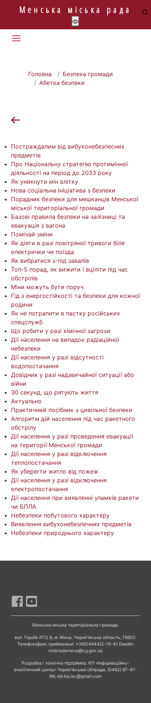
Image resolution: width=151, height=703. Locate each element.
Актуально (26, 401)
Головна (40, 74)
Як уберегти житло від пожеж (54, 471)
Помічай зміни (32, 234)
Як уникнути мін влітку (44, 181)
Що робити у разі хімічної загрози (60, 330)
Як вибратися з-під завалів (50, 260)
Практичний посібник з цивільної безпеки (71, 410)
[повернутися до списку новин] (15, 119)
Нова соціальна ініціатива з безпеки (63, 190)
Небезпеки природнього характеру (62, 532)
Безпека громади (88, 74)
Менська (75, 9)
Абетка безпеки (62, 82)
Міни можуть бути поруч (47, 287)
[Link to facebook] (17, 601)
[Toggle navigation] (16, 38)
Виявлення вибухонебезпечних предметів (71, 524)
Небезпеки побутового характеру (60, 515)
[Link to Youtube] (31, 601)
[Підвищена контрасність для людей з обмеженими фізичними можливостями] (75, 21)
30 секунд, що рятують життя (54, 392)
